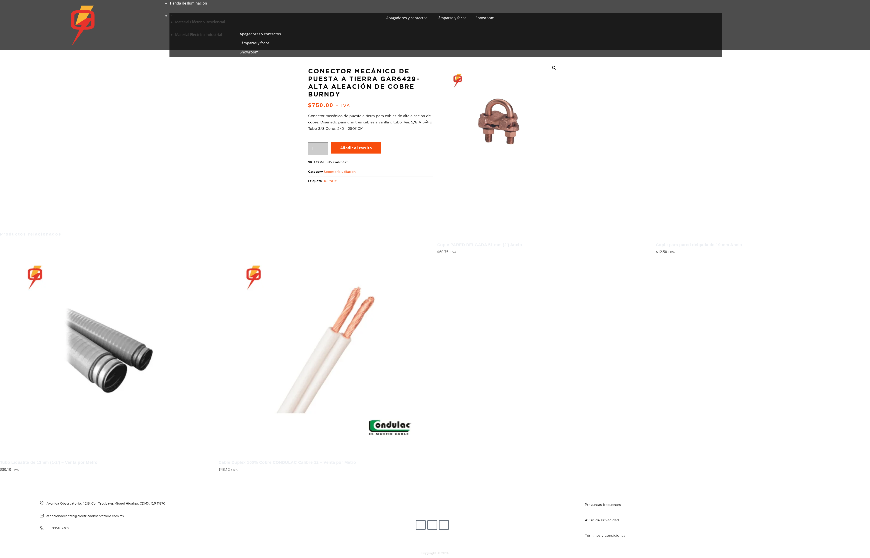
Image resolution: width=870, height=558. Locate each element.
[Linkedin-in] (444, 525)
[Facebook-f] (421, 525)
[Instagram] (432, 525)
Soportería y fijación (340, 171)
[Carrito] (731, 25)
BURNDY (330, 181)
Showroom (485, 17)
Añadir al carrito (356, 147)
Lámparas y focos (451, 17)
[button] (440, 26)
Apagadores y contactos (407, 17)
